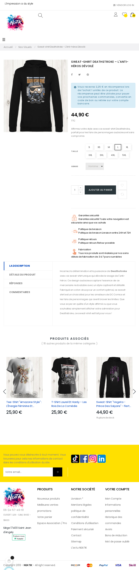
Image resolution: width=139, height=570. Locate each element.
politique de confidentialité (80, 514)
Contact (76, 535)
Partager (72, 75)
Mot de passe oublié (117, 541)
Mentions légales (81, 505)
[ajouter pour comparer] (122, 194)
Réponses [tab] (15, 283)
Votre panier (44, 517)
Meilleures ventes (47, 505)
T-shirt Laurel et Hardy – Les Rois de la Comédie (69, 404)
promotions (44, 511)
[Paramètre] (116, 14)
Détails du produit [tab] (22, 274)
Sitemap (76, 541)
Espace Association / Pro (52, 523)
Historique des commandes (113, 520)
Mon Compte (113, 498)
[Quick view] (13, 394)
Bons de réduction (116, 535)
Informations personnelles (113, 508)
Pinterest (88, 75)
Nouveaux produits (48, 498)
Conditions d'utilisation (84, 523)
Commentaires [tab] (19, 292)
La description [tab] (19, 266)
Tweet (79, 75)
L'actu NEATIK (79, 547)
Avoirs (108, 529)
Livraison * (77, 498)
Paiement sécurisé (82, 529)
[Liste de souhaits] (122, 185)
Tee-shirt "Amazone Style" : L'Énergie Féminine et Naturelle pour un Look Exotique (24, 404)
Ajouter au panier (100, 189)
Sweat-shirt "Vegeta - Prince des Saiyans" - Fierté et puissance (113, 404)
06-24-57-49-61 (13, 510)
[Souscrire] (57, 471)
